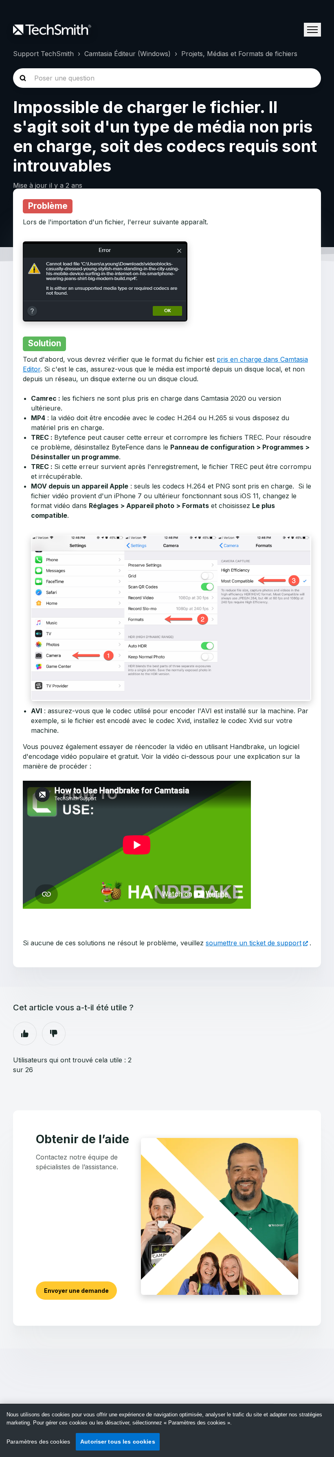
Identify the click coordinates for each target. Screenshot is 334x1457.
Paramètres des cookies (38, 1441)
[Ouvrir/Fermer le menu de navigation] (312, 30)
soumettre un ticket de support (253, 943)
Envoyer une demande (76, 1290)
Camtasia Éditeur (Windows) (127, 54)
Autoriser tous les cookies (117, 1441)
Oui (25, 1033)
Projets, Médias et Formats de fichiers (239, 54)
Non (54, 1033)
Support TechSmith (43, 54)
